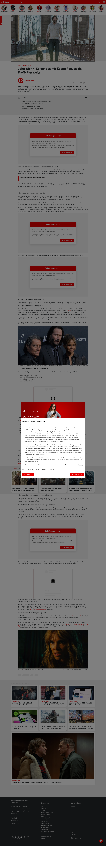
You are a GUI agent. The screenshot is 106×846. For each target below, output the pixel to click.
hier (47, 430)
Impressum (53, 469)
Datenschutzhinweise (27, 469)
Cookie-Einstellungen (41, 469)
